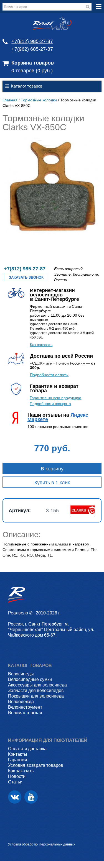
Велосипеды (21, 674)
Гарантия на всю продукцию (55, 398)
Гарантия (17, 759)
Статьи (15, 782)
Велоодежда (21, 701)
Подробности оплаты (49, 375)
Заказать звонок (26, 277)
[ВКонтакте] (14, 797)
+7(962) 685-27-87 (32, 49)
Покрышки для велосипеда (36, 696)
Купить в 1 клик (52, 482)
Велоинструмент (25, 707)
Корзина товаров (32, 63)
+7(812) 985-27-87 (32, 41)
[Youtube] (31, 797)
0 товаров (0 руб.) (32, 70)
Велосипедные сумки (30, 679)
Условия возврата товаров (35, 765)
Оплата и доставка (27, 748)
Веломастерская (25, 712)
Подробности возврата (50, 403)
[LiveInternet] (12, 835)
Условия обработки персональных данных (41, 844)
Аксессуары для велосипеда (37, 685)
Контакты (17, 754)
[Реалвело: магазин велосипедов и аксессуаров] (52, 28)
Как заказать (41, 344)
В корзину (52, 469)
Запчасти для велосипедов (36, 690)
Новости (17, 776)
